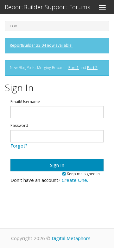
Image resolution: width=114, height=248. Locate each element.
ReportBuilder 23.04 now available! (41, 45)
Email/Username (25, 101)
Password (19, 125)
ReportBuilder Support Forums (47, 7)
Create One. (75, 180)
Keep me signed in (83, 173)
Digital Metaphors (71, 238)
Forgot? (19, 145)
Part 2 (92, 67)
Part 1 (73, 67)
